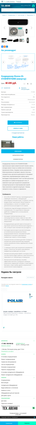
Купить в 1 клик (18, 128)
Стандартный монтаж (18, 133)
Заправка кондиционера (8, 367)
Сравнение (9, 423)
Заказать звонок (6, 345)
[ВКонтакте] (2, 47)
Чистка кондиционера (7, 364)
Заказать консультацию (25, 88)
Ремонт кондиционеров (8, 359)
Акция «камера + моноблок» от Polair (15, 311)
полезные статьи (27, 284)
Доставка (4, 401)
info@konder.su (20, 343)
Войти (33, 1)
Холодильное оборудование (9, 385)
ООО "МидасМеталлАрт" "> (18, 66)
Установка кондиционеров (9, 356)
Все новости (30, 277)
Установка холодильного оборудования (12, 372)
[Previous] (3, 62)
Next (5, 289)
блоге (7, 286)
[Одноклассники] (5, 47)
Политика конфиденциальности (10, 406)
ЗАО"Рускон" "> (25, 65)
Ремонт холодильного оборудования (11, 375)
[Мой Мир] (7, 47)
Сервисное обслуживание (8, 362)
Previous (2, 289)
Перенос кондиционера (8, 369)
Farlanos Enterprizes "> (10, 66)
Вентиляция (4, 382)
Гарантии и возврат (7, 403)
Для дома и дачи (6, 395)
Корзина (27, 423)
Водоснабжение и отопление (9, 388)
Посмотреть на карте (7, 351)
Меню (2, 1)
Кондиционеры (5, 380)
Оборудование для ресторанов (10, 393)
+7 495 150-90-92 (7, 344)
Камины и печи (5, 390)
